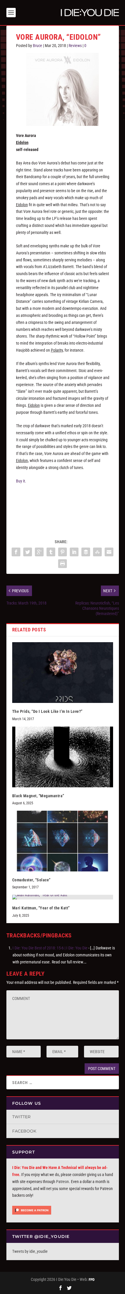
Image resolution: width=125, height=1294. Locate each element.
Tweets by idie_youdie (30, 1251)
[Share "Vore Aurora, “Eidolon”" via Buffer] (86, 552)
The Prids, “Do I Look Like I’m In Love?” (47, 711)
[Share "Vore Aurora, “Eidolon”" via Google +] (39, 552)
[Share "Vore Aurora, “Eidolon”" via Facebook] (16, 552)
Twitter (21, 1116)
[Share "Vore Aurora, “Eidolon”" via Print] (62, 563)
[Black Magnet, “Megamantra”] (62, 757)
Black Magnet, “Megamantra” (38, 795)
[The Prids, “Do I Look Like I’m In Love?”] (62, 672)
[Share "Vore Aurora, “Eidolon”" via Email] (109, 552)
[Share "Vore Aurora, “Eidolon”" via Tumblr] (51, 552)
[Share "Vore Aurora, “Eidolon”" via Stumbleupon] (97, 552)
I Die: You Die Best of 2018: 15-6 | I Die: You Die (50, 948)
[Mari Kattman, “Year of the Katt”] (62, 897)
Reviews (75, 45)
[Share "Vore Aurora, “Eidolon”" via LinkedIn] (74, 552)
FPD (91, 1279)
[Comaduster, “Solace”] (62, 841)
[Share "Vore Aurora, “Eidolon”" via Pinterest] (62, 552)
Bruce (37, 45)
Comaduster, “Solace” (31, 880)
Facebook (24, 1131)
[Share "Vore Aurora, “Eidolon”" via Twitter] (27, 552)
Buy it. (21, 481)
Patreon (62, 1181)
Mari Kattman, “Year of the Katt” (41, 908)
